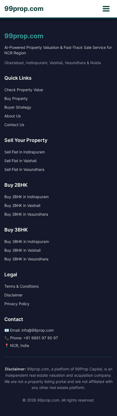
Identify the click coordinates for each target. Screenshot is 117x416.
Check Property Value (23, 89)
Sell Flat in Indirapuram (24, 152)
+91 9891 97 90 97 (40, 337)
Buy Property (16, 98)
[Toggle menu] (106, 8)
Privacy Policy (16, 303)
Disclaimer (13, 295)
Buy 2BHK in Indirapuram (26, 196)
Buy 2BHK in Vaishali (22, 205)
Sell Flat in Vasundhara (24, 169)
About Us (12, 116)
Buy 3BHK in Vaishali (22, 250)
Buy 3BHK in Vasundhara (26, 259)
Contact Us (14, 124)
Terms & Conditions (21, 286)
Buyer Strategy (17, 107)
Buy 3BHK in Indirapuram (26, 241)
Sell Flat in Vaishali (20, 160)
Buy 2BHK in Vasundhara (26, 214)
